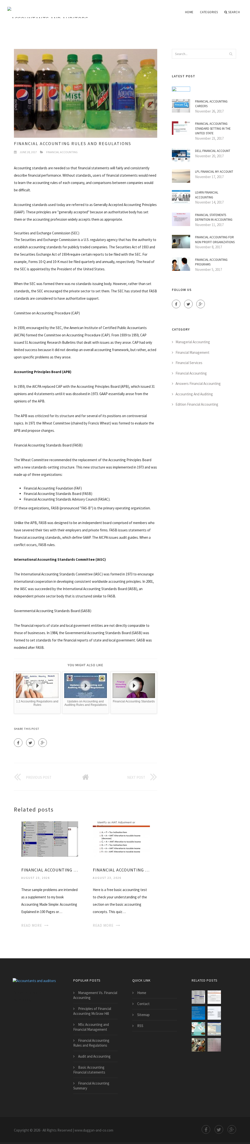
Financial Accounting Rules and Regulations (91, 1043)
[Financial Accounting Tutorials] (214, 1029)
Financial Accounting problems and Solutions (49, 870)
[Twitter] (30, 742)
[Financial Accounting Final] (214, 1045)
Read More (31, 925)
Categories (209, 12)
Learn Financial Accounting (206, 194)
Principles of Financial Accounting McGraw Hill (92, 1011)
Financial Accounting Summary (91, 1085)
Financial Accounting (62, 152)
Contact (143, 1003)
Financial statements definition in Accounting (213, 217)
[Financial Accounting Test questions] (121, 838)
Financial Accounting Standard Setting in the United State (213, 128)
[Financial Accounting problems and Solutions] (49, 838)
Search (234, 12)
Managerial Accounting (193, 342)
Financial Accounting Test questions (121, 870)
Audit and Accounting (94, 1056)
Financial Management (192, 352)
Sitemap (143, 1014)
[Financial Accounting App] (198, 1029)
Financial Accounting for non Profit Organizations (215, 239)
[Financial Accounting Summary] (198, 1045)
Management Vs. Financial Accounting (95, 995)
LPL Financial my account (214, 172)
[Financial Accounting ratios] (214, 1013)
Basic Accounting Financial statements (89, 1070)
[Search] (231, 54)
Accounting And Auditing (194, 394)
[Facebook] (18, 742)
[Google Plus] (42, 742)
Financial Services (189, 362)
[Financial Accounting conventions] (198, 1013)
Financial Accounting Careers (211, 103)
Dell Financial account (212, 151)
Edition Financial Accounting (197, 404)
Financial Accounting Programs (211, 262)
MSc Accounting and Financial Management (91, 1027)
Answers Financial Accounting (198, 383)
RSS (140, 1025)
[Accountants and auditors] (47, 9)
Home (189, 12)
